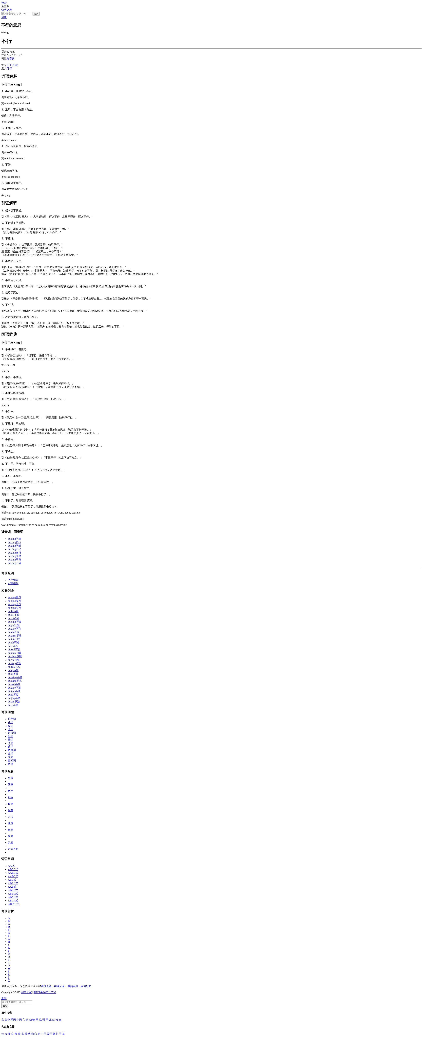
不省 (14, 563)
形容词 (11, 58)
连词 (10, 746)
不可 (9, 65)
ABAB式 (13, 897)
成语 (10, 764)
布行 (14, 552)
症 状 (14, 1033)
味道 (10, 823)
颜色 (10, 810)
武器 (10, 842)
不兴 (14, 549)
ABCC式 (13, 869)
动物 (10, 797)
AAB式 (12, 886)
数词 (10, 753)
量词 (10, 739)
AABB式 (13, 872)
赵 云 (55, 1019)
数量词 (12, 750)
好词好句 (86, 986)
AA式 (11, 865)
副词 (10, 736)
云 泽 (8, 1033)
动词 (10, 725)
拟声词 (12, 719)
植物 (10, 803)
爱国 (13, 1019)
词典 (4, 17)
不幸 (14, 538)
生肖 (10, 778)
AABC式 (13, 876)
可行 (9, 68)
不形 (14, 559)
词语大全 (46, 986)
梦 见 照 (40, 1019)
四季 (10, 784)
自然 (10, 829)
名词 (10, 729)
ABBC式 (13, 893)
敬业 (7, 1019)
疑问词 (12, 760)
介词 (10, 743)
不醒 (14, 545)
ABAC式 (13, 883)
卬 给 (25, 1019)
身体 (10, 836)
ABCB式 (13, 890)
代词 (10, 722)
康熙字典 (72, 986)
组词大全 (59, 986)
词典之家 (6, 9)
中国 (19, 1019)
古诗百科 (13, 849)
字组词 (13, 579)
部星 (14, 556)
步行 (14, 542)
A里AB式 (13, 904)
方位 (10, 816)
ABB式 (12, 879)
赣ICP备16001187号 (45, 992)
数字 (10, 791)
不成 (15, 65)
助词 (10, 757)
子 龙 (49, 1019)
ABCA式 (13, 900)
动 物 (32, 1019)
